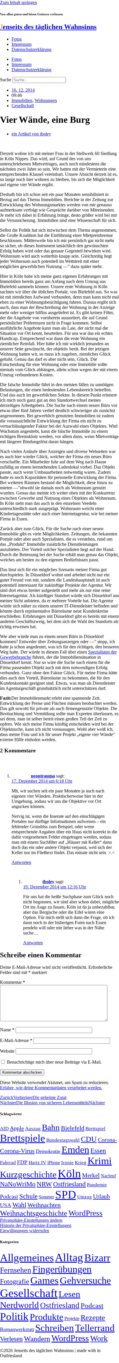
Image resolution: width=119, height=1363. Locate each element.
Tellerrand (95, 1328)
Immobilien (22, 100)
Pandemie (97, 1185)
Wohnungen (46, 100)
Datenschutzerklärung (31, 49)
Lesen (69, 1294)
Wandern (37, 1339)
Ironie (67, 1162)
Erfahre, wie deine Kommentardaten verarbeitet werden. (51, 1087)
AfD (4, 1128)
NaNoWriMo (18, 1184)
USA (5, 1205)
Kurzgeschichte (28, 1174)
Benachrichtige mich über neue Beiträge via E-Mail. (54, 1062)
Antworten (21, 862)
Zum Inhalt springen (18, 2)
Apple (17, 1128)
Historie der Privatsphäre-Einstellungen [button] (35, 1225)
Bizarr (97, 1258)
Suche (5, 79)
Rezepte (93, 1317)
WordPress (85, 1213)
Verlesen (11, 1339)
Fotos (17, 39)
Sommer (46, 1197)
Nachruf (108, 1175)
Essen (98, 1150)
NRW (44, 1184)
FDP (22, 1162)
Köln (69, 1173)
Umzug (84, 1197)
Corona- (107, 1140)
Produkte (46, 1317)
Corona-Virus (17, 1150)
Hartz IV (37, 1162)
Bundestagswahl (63, 1140)
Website (7, 1051)
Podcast (9, 1196)
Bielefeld (72, 1128)
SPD (65, 1194)
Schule (28, 1196)
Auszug (33, 1128)
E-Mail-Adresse (16, 1040)
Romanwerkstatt (17, 1329)
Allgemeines (27, 1258)
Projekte (71, 1318)
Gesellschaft (23, 105)
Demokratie (48, 1151)
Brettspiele (22, 1138)
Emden (75, 1149)
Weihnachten (44, 1205)
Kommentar (12, 982)
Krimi (100, 1160)
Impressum (21, 44)
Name (7, 1029)
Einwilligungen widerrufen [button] (24, 1230)
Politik (14, 1316)
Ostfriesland (69, 1184)
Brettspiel (95, 1128)
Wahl (19, 1205)
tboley (48, 881)
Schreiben (54, 1328)
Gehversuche (85, 1280)
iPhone (53, 1162)
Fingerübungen (62, 1269)
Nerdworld (19, 1305)
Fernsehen (15, 1270)
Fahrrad (8, 1162)
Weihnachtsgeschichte (33, 1213)
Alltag (69, 1257)
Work (99, 1338)
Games (44, 1280)
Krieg (80, 1162)
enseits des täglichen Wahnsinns (48, 27)
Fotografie (14, 1281)
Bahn (51, 1127)
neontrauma (43, 775)
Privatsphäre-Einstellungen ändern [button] (31, 1220)
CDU (89, 1139)
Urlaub (101, 1196)
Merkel (91, 1175)
